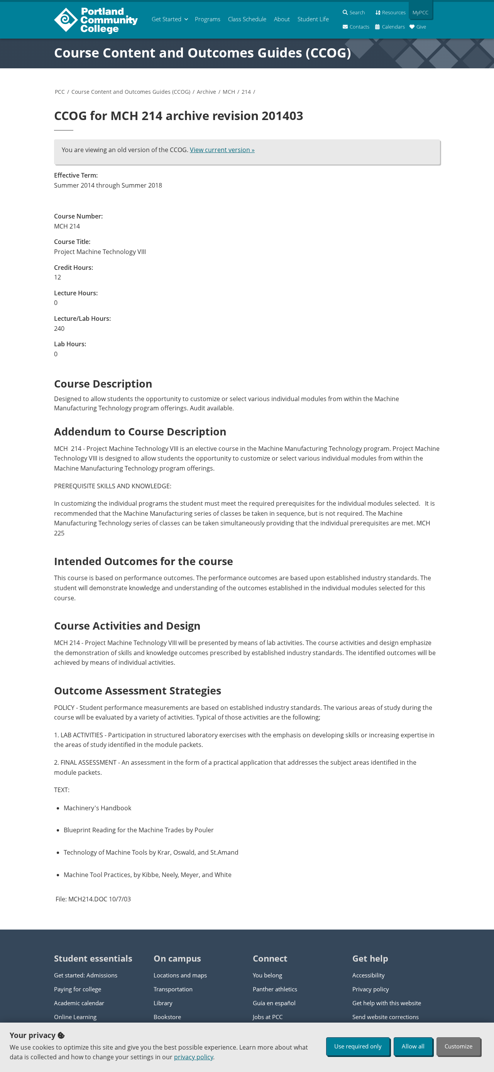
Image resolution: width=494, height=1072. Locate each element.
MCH (229, 91)
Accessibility (368, 975)
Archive (206, 91)
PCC (60, 91)
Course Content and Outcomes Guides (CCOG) (202, 52)
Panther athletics (275, 989)
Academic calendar (79, 1003)
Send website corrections (385, 1017)
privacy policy (193, 1057)
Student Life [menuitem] (313, 19)
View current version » (222, 150)
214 (246, 91)
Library (163, 1003)
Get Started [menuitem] (166, 19)
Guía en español (274, 1003)
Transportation (173, 989)
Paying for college (77, 989)
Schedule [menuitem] (247, 19)
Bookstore (167, 1017)
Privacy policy (370, 989)
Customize (458, 1046)
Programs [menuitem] (207, 19)
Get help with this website (386, 1003)
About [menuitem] (282, 19)
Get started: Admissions (85, 975)
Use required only (358, 1046)
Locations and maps (180, 975)
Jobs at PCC (268, 1017)
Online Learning (75, 1017)
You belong (267, 975)
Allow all (413, 1046)
